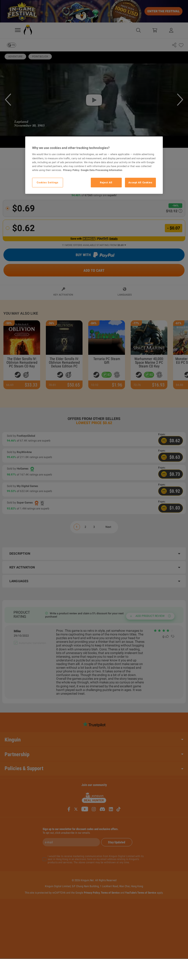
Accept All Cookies (140, 182)
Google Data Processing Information (101, 169)
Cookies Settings (47, 182)
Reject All (106, 182)
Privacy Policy (71, 169)
